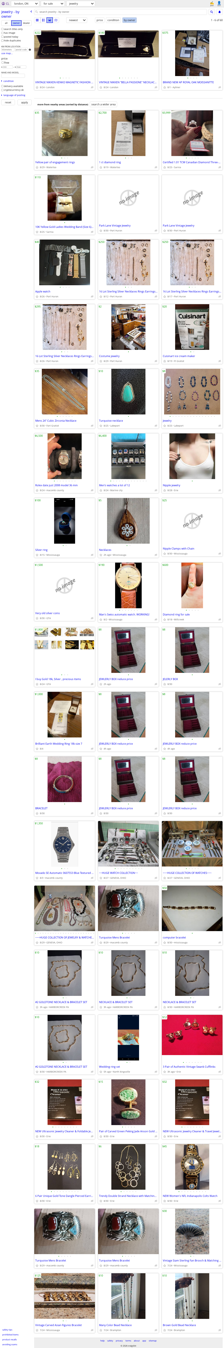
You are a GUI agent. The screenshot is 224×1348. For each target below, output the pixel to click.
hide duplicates (12, 40)
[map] (56, 20)
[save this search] (219, 12)
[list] (37, 20)
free (6, 62)
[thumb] (43, 20)
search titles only (13, 29)
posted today (11, 36)
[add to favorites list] (37, 87)
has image (9, 32)
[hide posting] (92, 87)
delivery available (13, 86)
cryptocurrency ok (14, 89)
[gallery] (50, 20)
